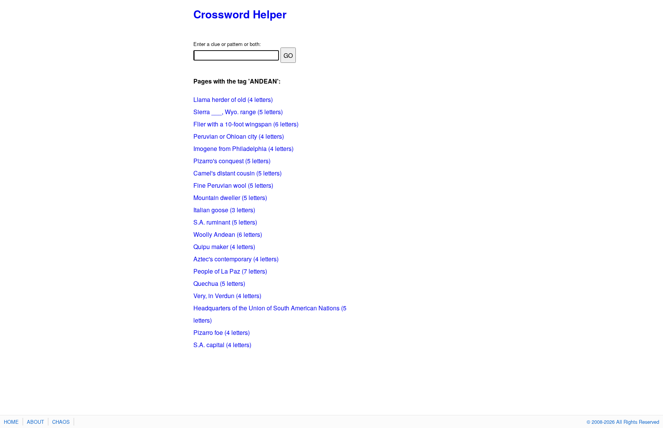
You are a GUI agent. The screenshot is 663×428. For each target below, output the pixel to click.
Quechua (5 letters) (219, 283)
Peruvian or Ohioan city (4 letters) (238, 136)
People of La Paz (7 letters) (230, 271)
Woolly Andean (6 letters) (227, 234)
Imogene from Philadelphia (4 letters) (243, 148)
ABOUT (35, 421)
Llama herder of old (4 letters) (233, 99)
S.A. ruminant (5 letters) (225, 222)
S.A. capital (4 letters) (222, 344)
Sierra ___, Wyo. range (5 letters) (238, 111)
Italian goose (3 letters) (224, 209)
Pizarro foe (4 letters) (221, 332)
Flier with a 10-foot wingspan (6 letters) (246, 124)
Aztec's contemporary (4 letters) (236, 258)
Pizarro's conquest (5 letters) (231, 160)
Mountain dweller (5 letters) (230, 197)
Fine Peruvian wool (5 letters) (233, 185)
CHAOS (61, 421)
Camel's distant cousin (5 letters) (237, 173)
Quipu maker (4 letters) (224, 246)
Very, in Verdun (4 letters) (227, 295)
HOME (11, 421)
